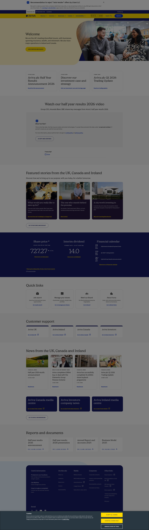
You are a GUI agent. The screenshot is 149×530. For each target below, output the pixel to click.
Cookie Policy (65, 519)
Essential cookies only (112, 521)
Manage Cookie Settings (112, 526)
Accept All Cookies (111, 515)
